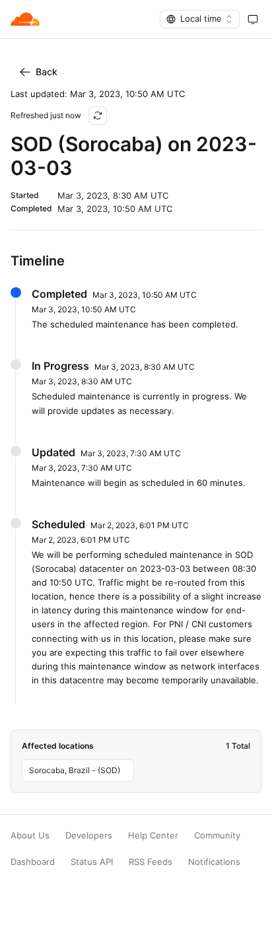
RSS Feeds (150, 862)
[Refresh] (97, 115)
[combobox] (199, 19)
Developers (88, 835)
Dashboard (33, 862)
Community (217, 835)
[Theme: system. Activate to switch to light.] (252, 19)
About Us (30, 835)
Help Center (153, 835)
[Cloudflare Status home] (25, 19)
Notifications (214, 862)
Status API (92, 862)
